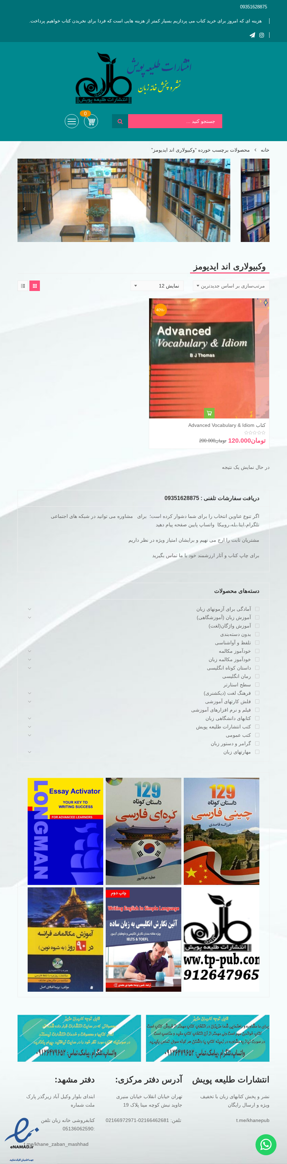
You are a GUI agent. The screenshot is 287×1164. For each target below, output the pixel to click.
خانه (265, 150)
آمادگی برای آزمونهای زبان (223, 609)
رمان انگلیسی (236, 676)
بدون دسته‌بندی (235, 634)
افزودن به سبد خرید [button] (209, 413)
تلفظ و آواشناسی (233, 642)
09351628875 (253, 6)
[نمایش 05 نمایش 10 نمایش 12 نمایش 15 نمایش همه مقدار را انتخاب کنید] (157, 285)
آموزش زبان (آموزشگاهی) (224, 617)
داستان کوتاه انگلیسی (229, 668)
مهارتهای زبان (237, 752)
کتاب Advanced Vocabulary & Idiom (227, 425)
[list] (23, 285)
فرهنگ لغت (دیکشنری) (227, 693)
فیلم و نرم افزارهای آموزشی (221, 710)
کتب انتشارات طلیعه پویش (223, 726)
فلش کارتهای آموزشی (228, 701)
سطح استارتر (237, 684)
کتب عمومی (238, 735)
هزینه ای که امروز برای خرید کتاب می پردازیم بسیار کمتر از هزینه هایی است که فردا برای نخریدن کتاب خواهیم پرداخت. (145, 20)
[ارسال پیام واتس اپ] (265, 1144)
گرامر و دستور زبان (231, 743)
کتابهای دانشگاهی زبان (228, 718)
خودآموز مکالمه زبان (230, 659)
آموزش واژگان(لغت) (230, 626)
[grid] (34, 285)
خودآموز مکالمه (235, 651)
